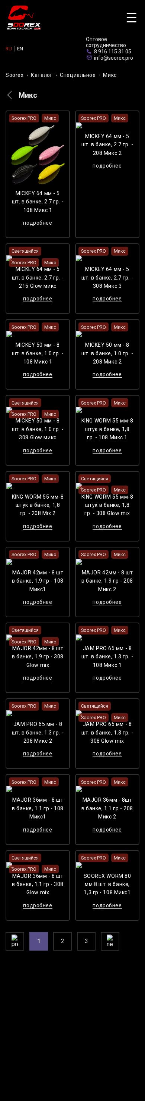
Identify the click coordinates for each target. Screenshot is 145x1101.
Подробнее (37, 223)
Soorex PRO (24, 118)
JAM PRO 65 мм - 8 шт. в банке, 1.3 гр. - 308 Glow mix (107, 732)
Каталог (41, 75)
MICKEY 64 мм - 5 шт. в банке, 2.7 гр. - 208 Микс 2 (107, 144)
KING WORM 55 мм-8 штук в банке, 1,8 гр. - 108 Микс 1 (107, 429)
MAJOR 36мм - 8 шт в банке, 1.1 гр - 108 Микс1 (38, 808)
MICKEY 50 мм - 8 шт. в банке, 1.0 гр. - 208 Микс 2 (107, 353)
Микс (109, 75)
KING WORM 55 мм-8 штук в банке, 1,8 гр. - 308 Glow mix (107, 505)
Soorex (14, 75)
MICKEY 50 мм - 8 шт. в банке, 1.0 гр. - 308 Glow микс (38, 429)
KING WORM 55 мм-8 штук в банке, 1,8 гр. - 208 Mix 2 (38, 505)
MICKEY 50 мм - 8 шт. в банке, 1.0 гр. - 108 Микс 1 (38, 353)
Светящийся (25, 251)
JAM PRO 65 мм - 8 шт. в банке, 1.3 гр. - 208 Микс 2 (38, 732)
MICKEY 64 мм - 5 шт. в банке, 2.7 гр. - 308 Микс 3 (107, 277)
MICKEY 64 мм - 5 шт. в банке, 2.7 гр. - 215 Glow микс (38, 277)
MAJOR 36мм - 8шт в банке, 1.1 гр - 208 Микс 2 (107, 808)
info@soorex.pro (113, 58)
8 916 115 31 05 (112, 51)
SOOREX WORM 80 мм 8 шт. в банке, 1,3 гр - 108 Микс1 (107, 884)
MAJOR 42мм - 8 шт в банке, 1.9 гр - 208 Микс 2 (107, 581)
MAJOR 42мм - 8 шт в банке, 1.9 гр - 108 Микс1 (38, 581)
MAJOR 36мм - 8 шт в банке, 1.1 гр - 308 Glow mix (38, 884)
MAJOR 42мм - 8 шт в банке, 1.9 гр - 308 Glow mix (38, 656)
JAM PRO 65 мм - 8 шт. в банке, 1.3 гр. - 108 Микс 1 (107, 656)
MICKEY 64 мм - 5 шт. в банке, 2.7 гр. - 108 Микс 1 (38, 201)
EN (20, 49)
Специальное (78, 75)
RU (9, 49)
